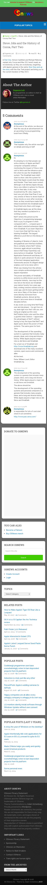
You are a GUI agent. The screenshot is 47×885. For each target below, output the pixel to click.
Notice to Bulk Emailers (16, 851)
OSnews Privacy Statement (16, 793)
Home (6, 36)
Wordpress (26, 807)
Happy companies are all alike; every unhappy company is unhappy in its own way (23, 696)
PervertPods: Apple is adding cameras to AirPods (21, 686)
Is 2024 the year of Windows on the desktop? (23, 727)
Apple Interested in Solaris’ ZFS (17, 636)
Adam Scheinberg (34, 804)
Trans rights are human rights (18, 858)
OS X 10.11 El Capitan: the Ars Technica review (20, 621)
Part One (7, 60)
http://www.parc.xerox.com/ (25, 417)
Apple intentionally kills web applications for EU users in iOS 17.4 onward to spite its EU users (23, 736)
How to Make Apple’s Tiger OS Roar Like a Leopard (22, 611)
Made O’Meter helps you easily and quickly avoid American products (22, 747)
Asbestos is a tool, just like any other (19, 678)
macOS (14, 36)
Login (8, 577)
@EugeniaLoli (25, 102)
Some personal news (13, 768)
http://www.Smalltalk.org (24, 346)
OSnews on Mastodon (15, 847)
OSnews (16, 879)
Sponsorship (11, 843)
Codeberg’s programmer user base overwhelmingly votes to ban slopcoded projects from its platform (21, 668)
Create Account (13, 574)
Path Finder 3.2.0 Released (15, 629)
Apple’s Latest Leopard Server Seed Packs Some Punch (22, 644)
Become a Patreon (14, 530)
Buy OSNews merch (14, 533)
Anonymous (19, 124)
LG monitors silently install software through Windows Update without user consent (23, 706)
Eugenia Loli (9, 53)
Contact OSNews (13, 855)
